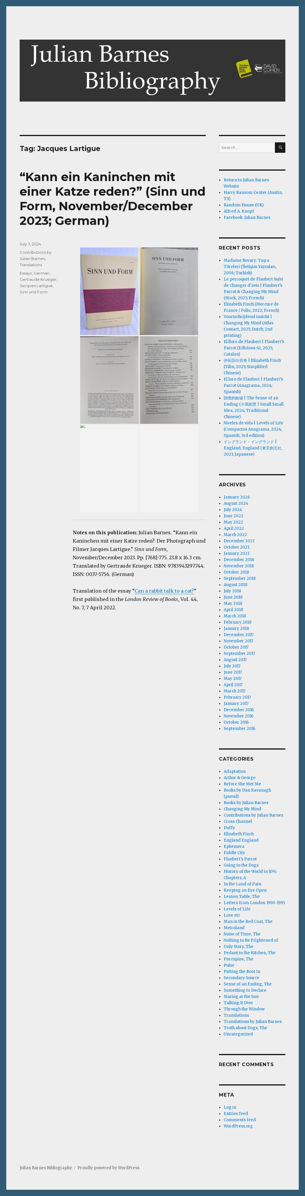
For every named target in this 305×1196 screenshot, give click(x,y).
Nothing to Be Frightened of (251, 940)
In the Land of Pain (242, 884)
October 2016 (236, 722)
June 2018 (233, 597)
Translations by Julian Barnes (253, 1021)
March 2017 (234, 691)
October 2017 (236, 647)
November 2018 (239, 566)
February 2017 (237, 697)
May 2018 (233, 603)
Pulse (229, 965)
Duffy (229, 827)
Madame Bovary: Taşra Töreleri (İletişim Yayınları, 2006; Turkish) (250, 266)
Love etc (232, 915)
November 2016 (238, 716)
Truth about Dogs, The (245, 1027)
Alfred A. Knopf (239, 211)
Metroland (234, 927)
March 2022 (235, 534)
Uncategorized (238, 1034)
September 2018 (240, 578)
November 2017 (238, 641)
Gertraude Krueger (38, 279)
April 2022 (234, 528)
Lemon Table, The (242, 896)
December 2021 (239, 541)
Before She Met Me (242, 784)
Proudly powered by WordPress (108, 1167)
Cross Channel (238, 821)
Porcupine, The (238, 959)
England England (241, 840)
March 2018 (235, 616)
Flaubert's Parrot (240, 859)
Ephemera (234, 846)
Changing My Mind (242, 809)
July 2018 (232, 591)
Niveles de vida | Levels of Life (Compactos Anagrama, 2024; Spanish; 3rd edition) (253, 429)
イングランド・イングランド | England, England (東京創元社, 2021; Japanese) (253, 448)
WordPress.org (238, 1126)
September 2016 (239, 728)
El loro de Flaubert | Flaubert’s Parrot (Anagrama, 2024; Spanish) (253, 385)
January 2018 (236, 628)
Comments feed (240, 1119)
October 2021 (236, 547)
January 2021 (236, 553)
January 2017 (236, 703)
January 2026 (237, 497)
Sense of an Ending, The (248, 984)
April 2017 (233, 684)
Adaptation (235, 771)
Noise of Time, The (242, 934)
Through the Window (244, 1009)
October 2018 (236, 572)
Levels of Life (237, 909)
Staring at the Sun (241, 996)
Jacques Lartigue (36, 285)
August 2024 (236, 503)
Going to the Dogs (241, 865)
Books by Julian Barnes (246, 802)
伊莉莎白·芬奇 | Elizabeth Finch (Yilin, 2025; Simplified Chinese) (252, 367)
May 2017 (233, 678)
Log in (230, 1107)
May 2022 (233, 522)
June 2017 (233, 672)
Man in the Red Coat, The (248, 921)
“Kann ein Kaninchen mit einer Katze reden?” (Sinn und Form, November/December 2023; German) (113, 198)
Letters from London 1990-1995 (254, 902)
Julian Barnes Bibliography (46, 1167)
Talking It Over (238, 1002)
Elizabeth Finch (239, 834)
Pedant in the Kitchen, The (250, 952)
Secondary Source (241, 977)
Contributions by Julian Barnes (253, 815)
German (41, 273)
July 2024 (233, 509)
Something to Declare (245, 990)
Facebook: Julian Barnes (247, 217)
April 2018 (233, 609)
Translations (31, 264)
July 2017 (232, 666)
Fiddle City (234, 852)
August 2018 (235, 584)
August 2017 (235, 659)
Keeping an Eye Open (245, 890)
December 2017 (238, 634)
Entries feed (236, 1113)
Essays (26, 273)
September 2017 (239, 653)
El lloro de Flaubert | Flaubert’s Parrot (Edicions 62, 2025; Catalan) (254, 348)
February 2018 (237, 622)
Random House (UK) (244, 205)
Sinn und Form (34, 291)
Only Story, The (238, 946)
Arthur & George (240, 777)
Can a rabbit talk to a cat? (164, 591)
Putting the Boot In (242, 971)
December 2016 (239, 709)
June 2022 (233, 515)
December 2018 (239, 559)
